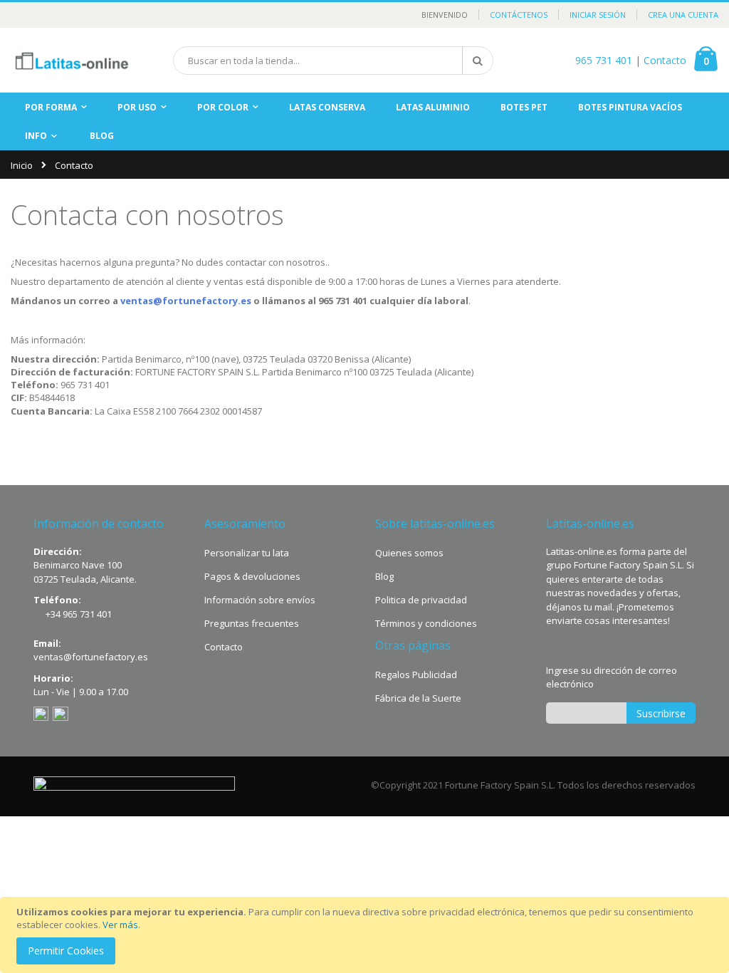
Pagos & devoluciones (252, 576)
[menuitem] (101, 136)
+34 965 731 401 (79, 614)
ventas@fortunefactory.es (185, 300)
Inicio (22, 165)
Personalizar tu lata (246, 552)
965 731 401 (603, 60)
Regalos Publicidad (416, 674)
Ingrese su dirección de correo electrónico (611, 677)
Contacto (665, 60)
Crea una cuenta (683, 14)
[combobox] (333, 60)
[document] (366, 934)
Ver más (120, 924)
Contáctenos (518, 14)
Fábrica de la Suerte (418, 698)
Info (36, 136)
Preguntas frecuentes (251, 623)
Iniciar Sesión (598, 14)
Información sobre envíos (259, 599)
